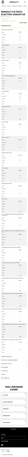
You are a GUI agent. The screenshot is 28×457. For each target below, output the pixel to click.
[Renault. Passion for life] (2, 2)
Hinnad (25, 6)
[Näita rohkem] (22, 22)
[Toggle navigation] (25, 2)
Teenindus (3, 434)
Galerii (8, 6)
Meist (2, 437)
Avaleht (4, 6)
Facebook (2, 445)
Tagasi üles (13, 428)
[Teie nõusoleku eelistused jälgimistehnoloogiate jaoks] (7, 454)
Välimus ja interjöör (16, 6)
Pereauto (14, 2)
